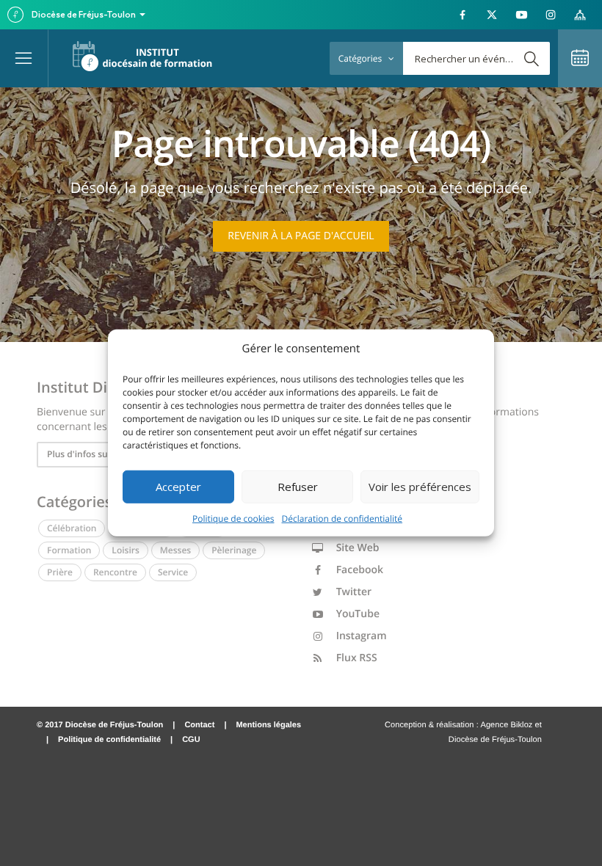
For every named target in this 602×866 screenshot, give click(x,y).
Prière (60, 572)
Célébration (71, 528)
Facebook (358, 570)
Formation (69, 550)
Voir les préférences (420, 486)
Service (173, 572)
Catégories (361, 58)
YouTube (356, 614)
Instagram (360, 636)
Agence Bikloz (506, 725)
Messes (175, 550)
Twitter (352, 592)
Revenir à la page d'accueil (301, 236)
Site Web (356, 548)
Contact (199, 725)
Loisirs (125, 550)
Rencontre (115, 572)
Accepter (178, 486)
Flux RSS (355, 658)
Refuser (298, 486)
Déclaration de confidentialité (342, 518)
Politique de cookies (233, 518)
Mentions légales (268, 725)
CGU (191, 739)
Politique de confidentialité (109, 739)
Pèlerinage (233, 550)
